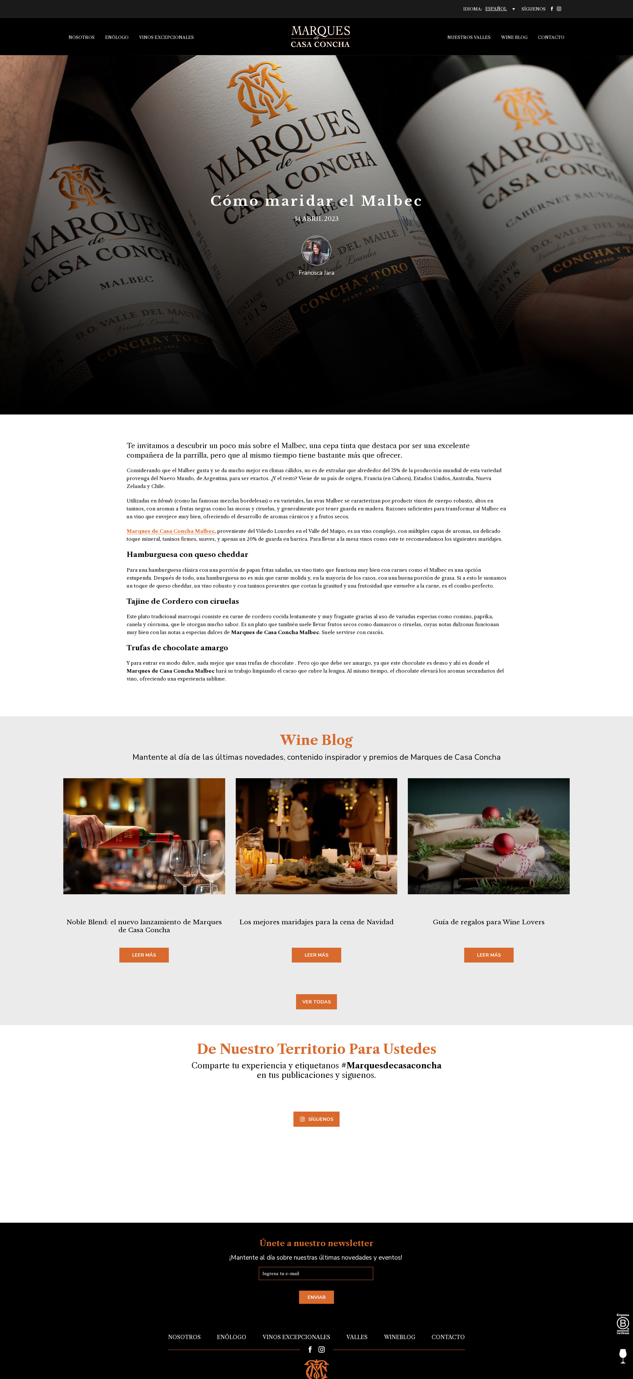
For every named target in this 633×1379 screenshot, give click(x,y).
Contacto (551, 37)
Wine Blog (514, 37)
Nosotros (82, 37)
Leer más (144, 955)
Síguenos (320, 1119)
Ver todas (316, 1001)
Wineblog (399, 1337)
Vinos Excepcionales (166, 37)
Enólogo (117, 37)
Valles (357, 1337)
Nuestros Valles (469, 37)
